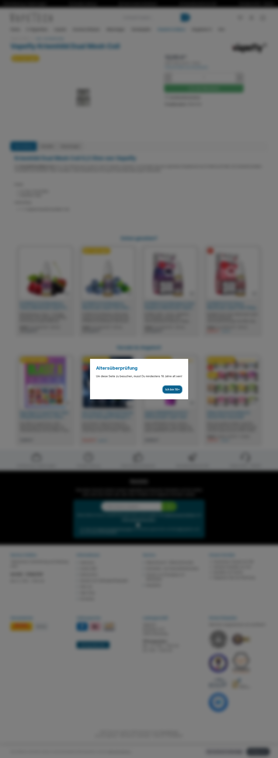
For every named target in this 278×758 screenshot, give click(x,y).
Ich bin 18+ (172, 389)
